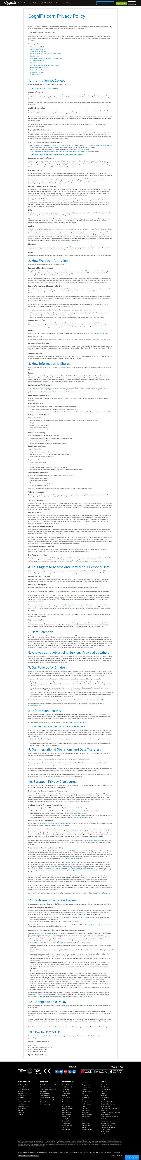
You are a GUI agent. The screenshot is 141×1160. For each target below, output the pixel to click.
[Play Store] (101, 1072)
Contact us (92, 1152)
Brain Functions (23, 1104)
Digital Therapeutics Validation (49, 1085)
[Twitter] (61, 1072)
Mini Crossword (67, 1087)
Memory (20, 1110)
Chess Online (66, 1085)
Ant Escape (65, 1100)
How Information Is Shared (38, 51)
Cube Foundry (86, 1102)
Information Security (36, 63)
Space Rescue (66, 1112)
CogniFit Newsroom (53, 1152)
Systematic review (45, 1102)
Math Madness (66, 1114)
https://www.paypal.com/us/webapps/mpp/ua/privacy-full (48, 147)
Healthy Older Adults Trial (48, 1089)
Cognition (21, 1097)
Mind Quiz (104, 1110)
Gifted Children (105, 1129)
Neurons (20, 1091)
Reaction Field (86, 1125)
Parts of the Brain (23, 1089)
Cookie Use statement (73, 834)
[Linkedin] (74, 1072)
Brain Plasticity (22, 1093)
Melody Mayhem (67, 1125)
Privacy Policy (31, 1152)
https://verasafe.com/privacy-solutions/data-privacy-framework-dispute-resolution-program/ (67, 868)
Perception (21, 1112)
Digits (83, 1093)
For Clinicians (105, 1087)
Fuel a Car (85, 1108)
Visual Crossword (67, 1108)
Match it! (65, 1110)
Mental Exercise (106, 1121)
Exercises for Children (107, 1102)
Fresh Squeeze (86, 1104)
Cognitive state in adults (47, 1100)
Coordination (22, 1108)
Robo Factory (66, 1097)
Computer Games (45, 1087)
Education (104, 1091)
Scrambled (65, 1121)
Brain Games (105, 1119)
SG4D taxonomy (45, 1104)
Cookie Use (70, 240)
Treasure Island (67, 1102)
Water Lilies (85, 1123)
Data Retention (34, 56)
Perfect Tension (86, 1116)
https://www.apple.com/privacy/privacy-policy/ (44, 151)
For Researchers (106, 1089)
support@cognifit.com (79, 722)
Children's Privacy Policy (97, 700)
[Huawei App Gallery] (87, 1072)
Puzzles (84, 1089)
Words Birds (85, 1127)
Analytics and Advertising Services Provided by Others (46, 58)
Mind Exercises (105, 1114)
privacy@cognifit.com (34, 705)
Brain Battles (105, 1131)
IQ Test (103, 1133)
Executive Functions (24, 1106)
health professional (45, 388)
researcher (56, 388)
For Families (105, 1085)
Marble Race (66, 1116)
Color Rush (65, 1127)
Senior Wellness (44, 1093)
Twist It (84, 1121)
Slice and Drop (86, 1119)
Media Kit (62, 1152)
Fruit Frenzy (65, 1089)
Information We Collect (37, 47)
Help (97, 1152)
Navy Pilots (43, 1091)
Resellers (104, 1100)
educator (36, 388)
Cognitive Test (22, 3)
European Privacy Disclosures (39, 67)
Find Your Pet (66, 1123)
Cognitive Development (108, 1104)
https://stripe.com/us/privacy (79, 147)
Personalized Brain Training (109, 1116)
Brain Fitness (22, 1095)
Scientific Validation (47, 3)
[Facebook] (57, 1072)
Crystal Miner (66, 1093)
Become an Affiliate (71, 1152)
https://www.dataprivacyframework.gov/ (70, 858)
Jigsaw (84, 1106)
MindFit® (104, 1095)
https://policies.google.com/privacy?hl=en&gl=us (77, 151)
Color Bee (85, 1095)
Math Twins (85, 1110)
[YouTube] (65, 1072)
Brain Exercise (105, 1106)
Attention (21, 1114)
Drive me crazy (66, 1106)
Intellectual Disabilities (25, 1102)
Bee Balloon (85, 1097)
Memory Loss (22, 1100)
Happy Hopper (86, 1085)
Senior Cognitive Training (47, 1097)
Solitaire (64, 1095)
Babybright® (105, 1097)
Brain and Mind (22, 1087)
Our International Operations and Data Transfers (44, 65)
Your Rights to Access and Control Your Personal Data (46, 53)
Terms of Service (85, 271)
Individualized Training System (110, 1108)
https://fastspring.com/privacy (103, 145)
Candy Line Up (86, 1087)
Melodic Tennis (66, 1119)
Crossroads (85, 1100)
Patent (103, 1093)
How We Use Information (37, 49)
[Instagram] (70, 1072)
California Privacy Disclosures (39, 70)
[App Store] (116, 1072)
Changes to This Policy (37, 72)
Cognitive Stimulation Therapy (110, 1112)
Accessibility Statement (105, 1152)
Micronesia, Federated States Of (29, 1155)
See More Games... (87, 1129)
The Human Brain (23, 1085)
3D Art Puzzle (66, 1129)
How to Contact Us (35, 74)
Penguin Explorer (87, 1091)
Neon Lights (66, 1104)
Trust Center (116, 1152)
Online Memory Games (108, 1123)
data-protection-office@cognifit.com (97, 840)
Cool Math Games (106, 1125)
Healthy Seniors (45, 1095)
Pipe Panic (65, 1091)
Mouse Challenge (87, 1114)
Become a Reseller (83, 1152)
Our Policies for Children (37, 60)
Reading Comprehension (108, 1127)
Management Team (42, 1152)
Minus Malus (86, 1112)
